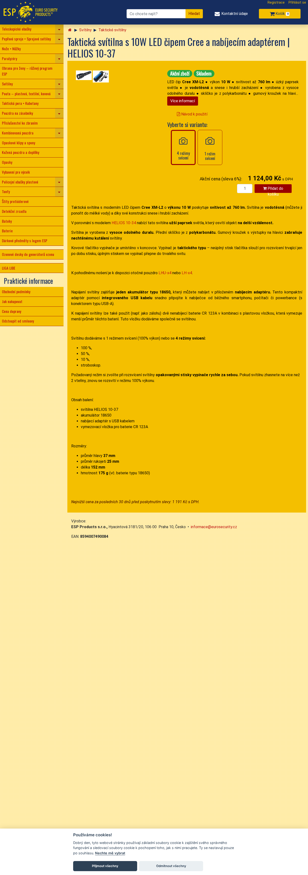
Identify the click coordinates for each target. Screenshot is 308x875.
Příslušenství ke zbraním (20, 123)
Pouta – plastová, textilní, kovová (26, 93)
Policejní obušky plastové (20, 182)
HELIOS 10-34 (124, 223)
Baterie (7, 231)
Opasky (7, 162)
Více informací (182, 101)
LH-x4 (187, 273)
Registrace (276, 2)
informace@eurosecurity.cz (214, 527)
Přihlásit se (297, 2)
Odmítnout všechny (171, 866)
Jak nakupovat (12, 301)
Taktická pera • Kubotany (20, 103)
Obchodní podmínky (16, 291)
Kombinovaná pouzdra (17, 133)
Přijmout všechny (105, 866)
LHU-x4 (165, 273)
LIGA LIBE (8, 268)
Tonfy (6, 191)
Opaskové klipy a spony (18, 143)
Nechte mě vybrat (110, 853)
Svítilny (7, 84)
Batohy (7, 221)
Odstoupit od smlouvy (18, 321)
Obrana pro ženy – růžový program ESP (27, 71)
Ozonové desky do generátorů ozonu (28, 254)
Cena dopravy (11, 311)
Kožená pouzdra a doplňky (20, 152)
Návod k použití (193, 114)
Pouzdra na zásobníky (17, 113)
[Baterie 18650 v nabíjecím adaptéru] (101, 76)
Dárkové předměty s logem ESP (24, 240)
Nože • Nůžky (11, 48)
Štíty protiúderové (15, 201)
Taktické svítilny (112, 30)
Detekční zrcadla (14, 211)
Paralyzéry (9, 58)
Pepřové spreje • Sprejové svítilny (26, 39)
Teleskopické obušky (16, 29)
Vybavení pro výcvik (16, 172)
